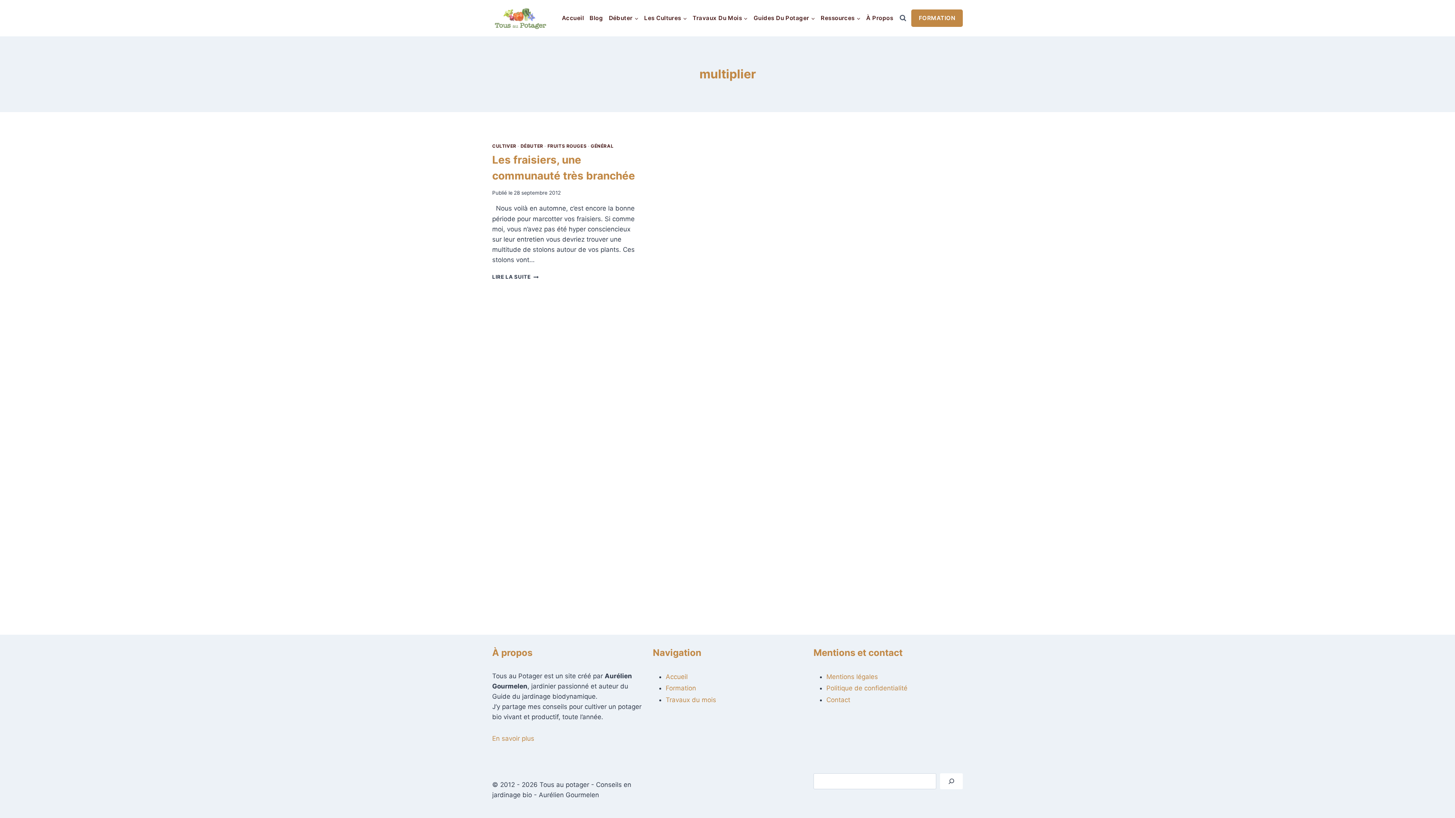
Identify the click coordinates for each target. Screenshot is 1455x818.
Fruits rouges (567, 146)
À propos (879, 18)
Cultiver (504, 146)
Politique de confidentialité (866, 688)
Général (602, 146)
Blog (596, 18)
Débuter (532, 146)
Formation (937, 18)
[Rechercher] (951, 781)
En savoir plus (513, 738)
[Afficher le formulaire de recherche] (903, 18)
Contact (838, 700)
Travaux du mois (691, 700)
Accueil (573, 18)
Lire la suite (515, 277)
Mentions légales (852, 677)
